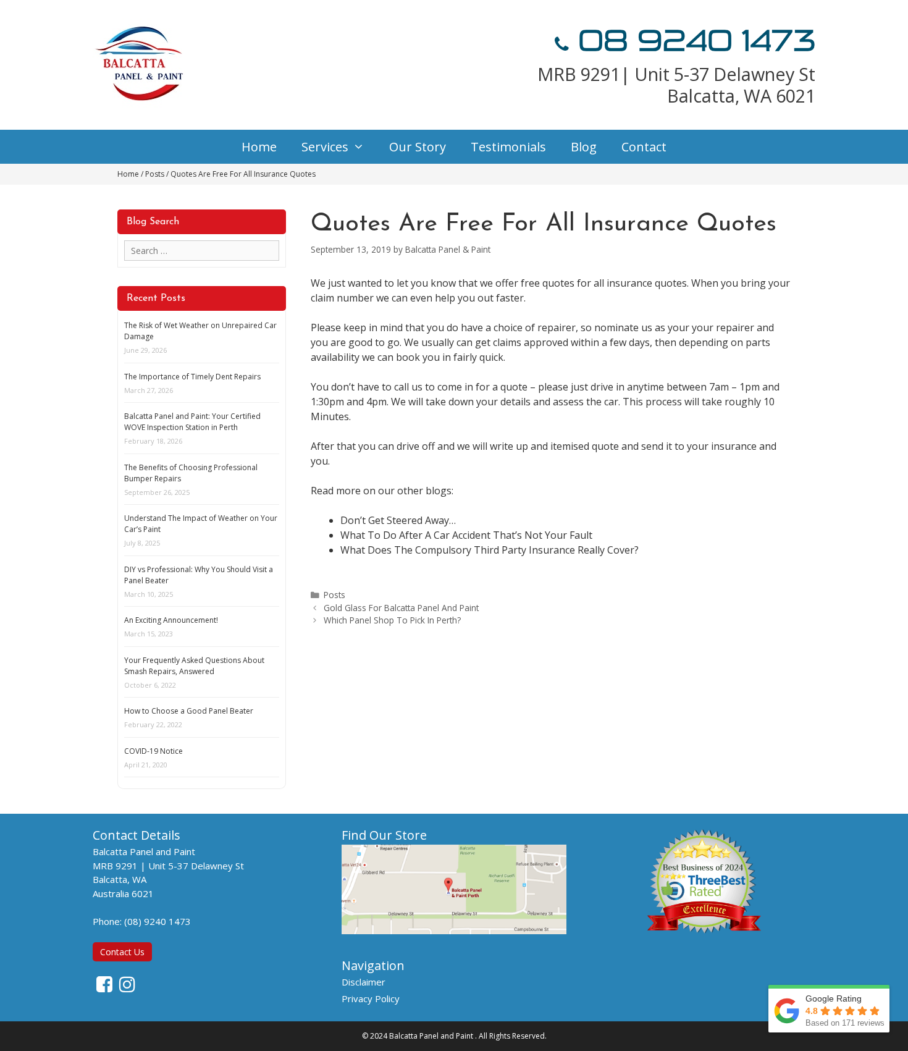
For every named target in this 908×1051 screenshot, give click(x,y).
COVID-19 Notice (153, 751)
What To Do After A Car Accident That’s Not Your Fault (466, 535)
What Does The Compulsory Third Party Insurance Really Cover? (489, 550)
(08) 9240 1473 (157, 921)
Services (324, 146)
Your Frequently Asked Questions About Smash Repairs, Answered (194, 666)
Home (259, 146)
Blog (584, 146)
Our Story (417, 146)
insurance (629, 283)
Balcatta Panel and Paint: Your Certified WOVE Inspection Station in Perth (192, 422)
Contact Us (122, 952)
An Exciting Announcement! (171, 620)
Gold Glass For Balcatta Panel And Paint (401, 608)
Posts (334, 595)
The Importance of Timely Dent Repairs (192, 376)
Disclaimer (363, 982)
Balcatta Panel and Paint (431, 1036)
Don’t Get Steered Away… (398, 520)
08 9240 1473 (692, 41)
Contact (643, 146)
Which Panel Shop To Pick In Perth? (392, 620)
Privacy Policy (371, 998)
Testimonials (508, 146)
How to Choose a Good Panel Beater (188, 711)
